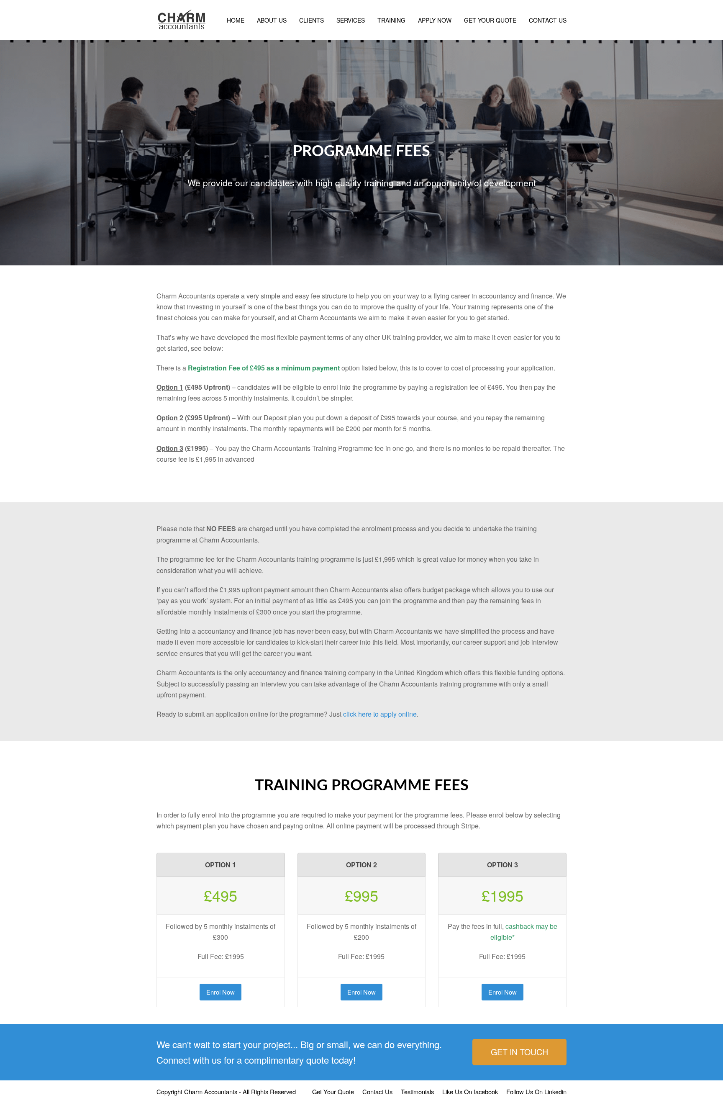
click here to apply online (380, 714)
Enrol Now (220, 991)
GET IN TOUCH (519, 1052)
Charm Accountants (210, 1091)
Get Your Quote (333, 1091)
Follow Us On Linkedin (536, 1091)
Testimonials (417, 1091)
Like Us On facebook (470, 1091)
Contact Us (377, 1091)
